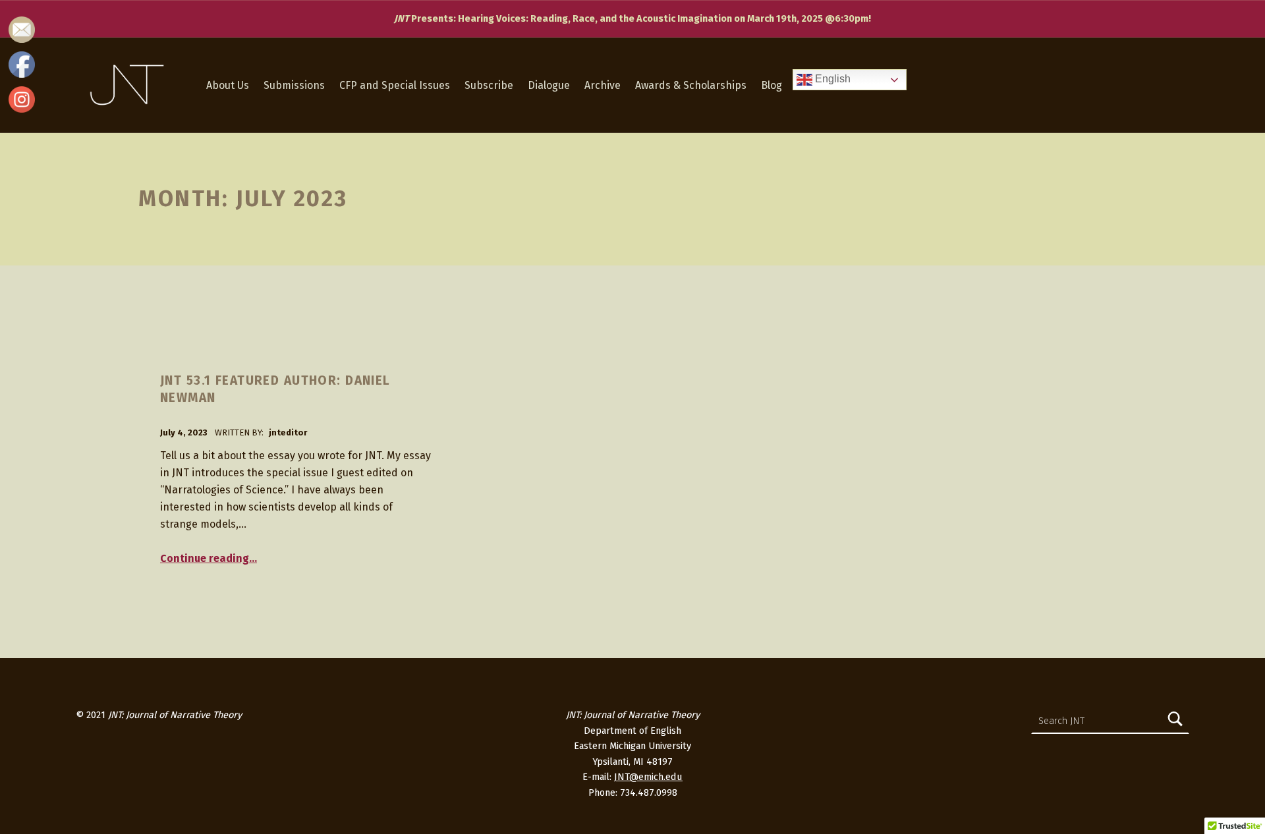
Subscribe (488, 85)
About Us (227, 85)
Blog (771, 85)
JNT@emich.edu (648, 777)
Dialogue (549, 85)
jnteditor (288, 432)
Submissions (294, 85)
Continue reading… (208, 558)
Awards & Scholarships (690, 85)
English (831, 79)
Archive (602, 85)
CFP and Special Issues (394, 85)
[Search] (1175, 721)
